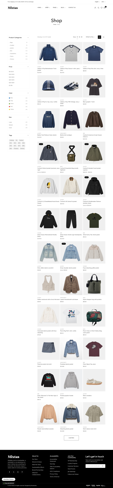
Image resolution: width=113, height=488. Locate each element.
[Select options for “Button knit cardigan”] (79, 120)
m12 (15, 143)
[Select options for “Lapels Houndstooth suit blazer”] (79, 284)
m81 (23, 145)
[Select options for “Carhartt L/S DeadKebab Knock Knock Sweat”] (56, 186)
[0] (104, 8)
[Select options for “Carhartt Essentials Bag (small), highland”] (79, 153)
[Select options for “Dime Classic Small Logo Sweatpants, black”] (79, 220)
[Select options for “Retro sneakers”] (102, 380)
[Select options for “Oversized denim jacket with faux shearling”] (56, 316)
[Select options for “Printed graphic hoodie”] (79, 380)
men (11, 148)
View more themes (9, 479)
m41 (11, 145)
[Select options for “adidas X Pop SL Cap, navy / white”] (56, 87)
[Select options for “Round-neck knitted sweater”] (56, 414)
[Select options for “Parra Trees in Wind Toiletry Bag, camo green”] (102, 316)
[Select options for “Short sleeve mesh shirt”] (102, 414)
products (16, 148)
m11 (11, 143)
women (22, 148)
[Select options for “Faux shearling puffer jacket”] (102, 253)
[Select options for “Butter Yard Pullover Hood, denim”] (56, 120)
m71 (15, 145)
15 (79, 37)
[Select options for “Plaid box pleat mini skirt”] (56, 349)
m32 (23, 143)
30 (81, 37)
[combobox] (90, 37)
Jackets (39, 66)
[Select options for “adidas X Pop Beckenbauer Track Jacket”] (56, 53)
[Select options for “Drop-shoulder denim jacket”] (79, 253)
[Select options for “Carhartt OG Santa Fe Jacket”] (79, 186)
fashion (21, 140)
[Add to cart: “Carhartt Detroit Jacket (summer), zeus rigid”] (56, 153)
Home (54, 24)
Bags (61, 166)
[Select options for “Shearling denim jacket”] (79, 414)
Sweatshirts (63, 133)
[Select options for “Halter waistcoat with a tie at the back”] (56, 284)
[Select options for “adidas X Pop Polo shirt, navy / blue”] (102, 53)
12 (77, 37)
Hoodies (39, 233)
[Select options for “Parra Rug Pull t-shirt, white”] (79, 316)
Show (74, 37)
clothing (12, 140)
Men (84, 133)
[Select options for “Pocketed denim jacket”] (79, 349)
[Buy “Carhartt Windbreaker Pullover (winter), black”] (102, 186)
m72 (19, 145)
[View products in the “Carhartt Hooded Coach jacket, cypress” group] (102, 153)
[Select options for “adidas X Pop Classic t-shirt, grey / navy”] (79, 53)
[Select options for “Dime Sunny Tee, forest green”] (102, 220)
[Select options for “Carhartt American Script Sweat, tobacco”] (102, 120)
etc (16, 140)
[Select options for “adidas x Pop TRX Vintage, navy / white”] (79, 87)
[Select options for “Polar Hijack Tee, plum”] (102, 349)
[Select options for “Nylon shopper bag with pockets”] (102, 284)
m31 (19, 143)
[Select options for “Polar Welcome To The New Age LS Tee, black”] (56, 380)
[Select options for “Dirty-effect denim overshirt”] (56, 253)
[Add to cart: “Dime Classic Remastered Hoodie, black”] (56, 220)
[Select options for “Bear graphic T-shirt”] (102, 87)
